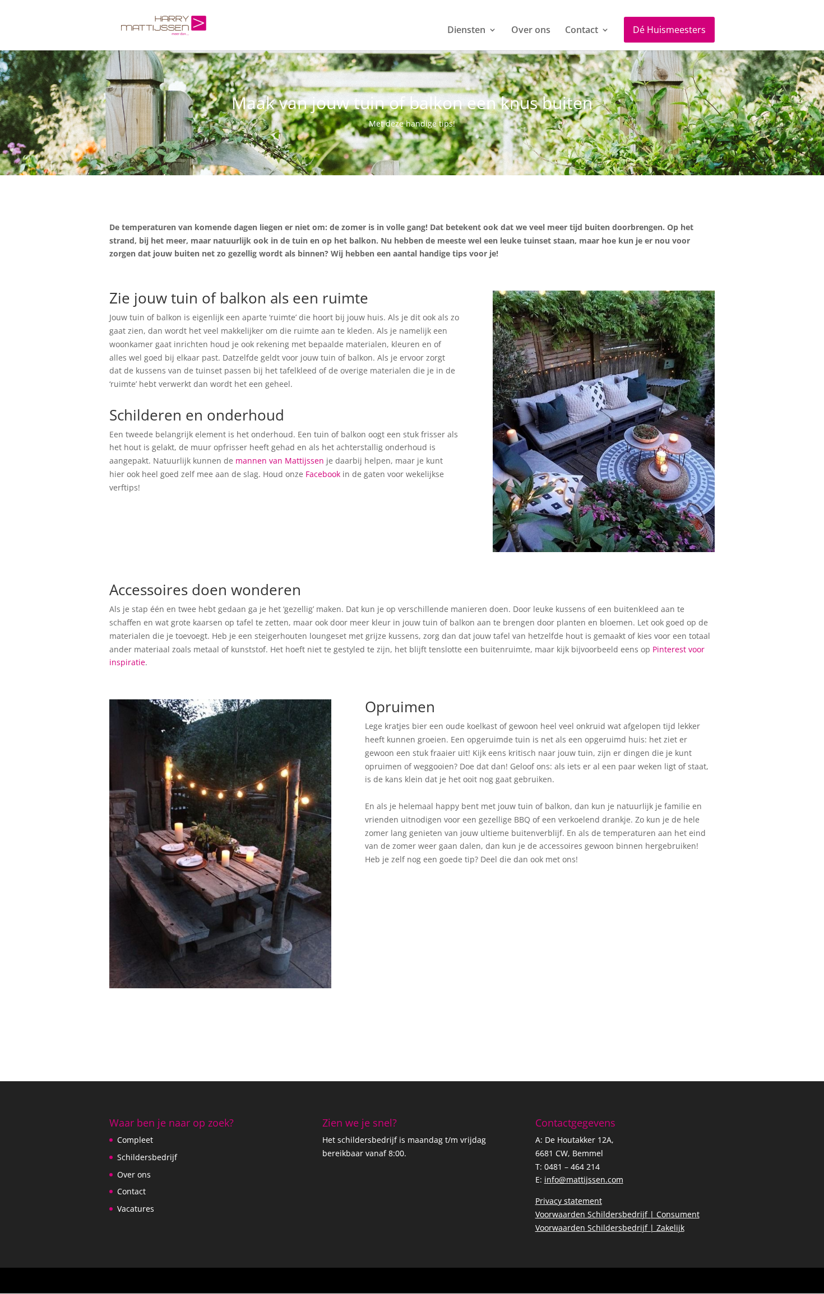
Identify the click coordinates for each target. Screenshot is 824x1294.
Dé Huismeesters (669, 30)
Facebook (322, 474)
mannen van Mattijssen (280, 460)
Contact (581, 31)
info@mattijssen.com (583, 1179)
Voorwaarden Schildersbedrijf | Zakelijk (609, 1227)
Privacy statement (568, 1200)
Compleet (135, 1139)
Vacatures (135, 1208)
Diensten (466, 31)
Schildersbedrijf (147, 1157)
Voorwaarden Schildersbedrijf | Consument (617, 1214)
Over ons (530, 31)
